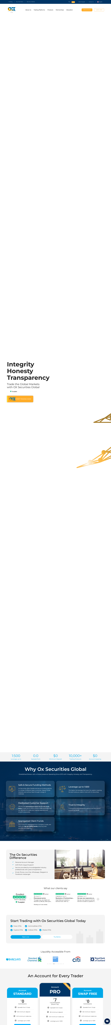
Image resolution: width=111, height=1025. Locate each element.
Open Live (25, 937)
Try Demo (57, 937)
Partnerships (60, 10)
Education (69, 10)
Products (50, 10)
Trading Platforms (39, 10)
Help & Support (81, 1)
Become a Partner (31, 1)
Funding (10, 1)
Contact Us (91, 1)
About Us (28, 10)
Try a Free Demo (19, 1)
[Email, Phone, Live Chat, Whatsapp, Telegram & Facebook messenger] (30, 873)
